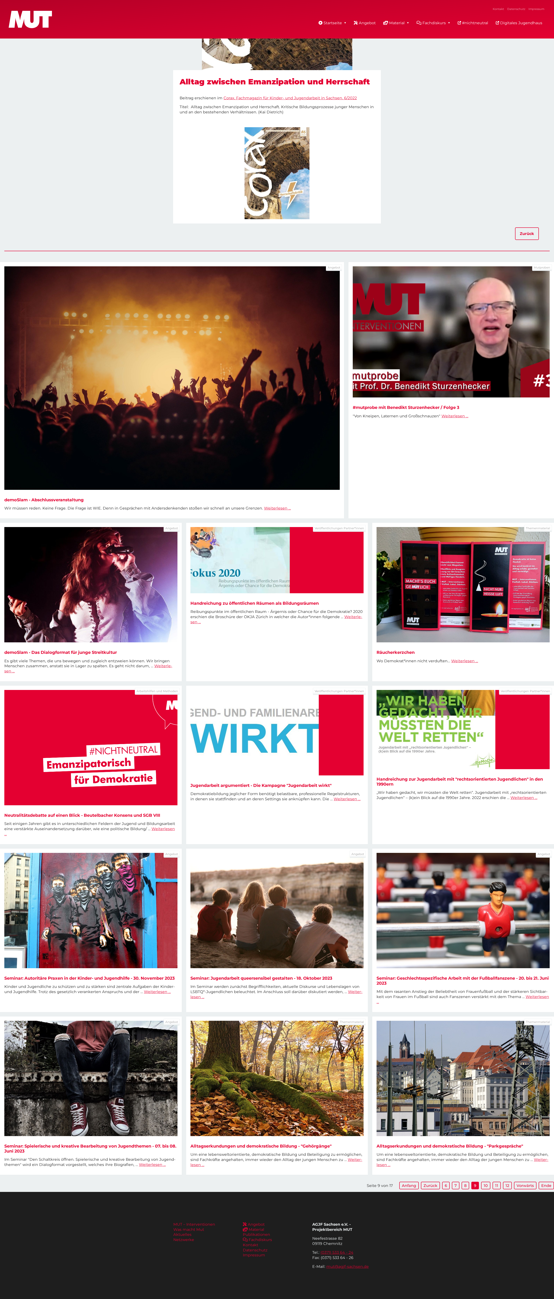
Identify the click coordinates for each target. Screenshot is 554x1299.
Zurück (527, 233)
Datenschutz (516, 9)
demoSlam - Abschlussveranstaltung (44, 499)
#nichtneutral (474, 23)
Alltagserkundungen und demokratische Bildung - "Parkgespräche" (450, 1146)
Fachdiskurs (434, 23)
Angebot (367, 23)
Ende (546, 1185)
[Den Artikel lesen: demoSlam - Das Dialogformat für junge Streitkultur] (90, 584)
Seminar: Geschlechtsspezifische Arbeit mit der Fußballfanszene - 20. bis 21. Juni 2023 (463, 981)
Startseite (333, 23)
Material (397, 23)
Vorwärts (525, 1185)
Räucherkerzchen (396, 652)
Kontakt (498, 9)
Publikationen (256, 1234)
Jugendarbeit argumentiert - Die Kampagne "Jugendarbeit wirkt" (261, 785)
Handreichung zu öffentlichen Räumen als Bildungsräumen (254, 603)
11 (496, 1185)
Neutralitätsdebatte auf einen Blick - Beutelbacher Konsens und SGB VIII (82, 815)
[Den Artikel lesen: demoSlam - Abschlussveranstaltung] (172, 378)
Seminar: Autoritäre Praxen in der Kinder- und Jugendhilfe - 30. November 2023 (89, 978)
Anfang (409, 1185)
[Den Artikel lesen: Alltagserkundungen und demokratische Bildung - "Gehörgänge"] (277, 1078)
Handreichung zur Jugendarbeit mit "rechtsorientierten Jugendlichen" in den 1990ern (460, 782)
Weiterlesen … (277, 508)
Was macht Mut (188, 1229)
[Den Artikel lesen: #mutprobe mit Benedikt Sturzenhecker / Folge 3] (451, 332)
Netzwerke (183, 1239)
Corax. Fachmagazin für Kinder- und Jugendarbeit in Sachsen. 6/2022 (290, 98)
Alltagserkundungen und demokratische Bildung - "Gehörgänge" (261, 1146)
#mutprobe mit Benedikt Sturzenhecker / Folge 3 (406, 407)
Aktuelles (182, 1234)
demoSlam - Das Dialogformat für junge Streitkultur (60, 652)
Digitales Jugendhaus (520, 23)
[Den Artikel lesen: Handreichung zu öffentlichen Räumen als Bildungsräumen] (277, 560)
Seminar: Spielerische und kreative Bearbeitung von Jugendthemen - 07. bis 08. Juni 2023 (90, 1148)
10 (486, 1185)
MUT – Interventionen (194, 1224)
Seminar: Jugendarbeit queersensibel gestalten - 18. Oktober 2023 (261, 978)
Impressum (536, 9)
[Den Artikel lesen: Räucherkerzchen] (463, 584)
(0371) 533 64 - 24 (336, 1252)
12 (507, 1185)
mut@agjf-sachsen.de (347, 1266)
